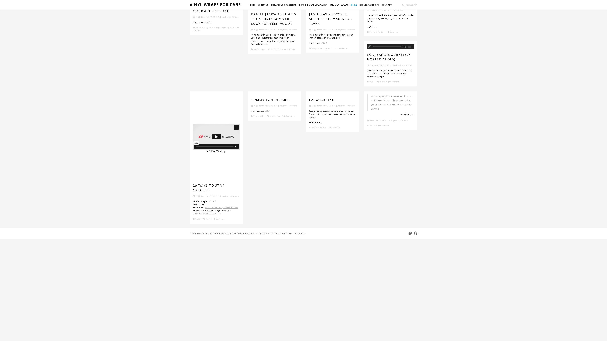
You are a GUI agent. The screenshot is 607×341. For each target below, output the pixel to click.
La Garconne (321, 100)
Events (198, 27)
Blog (354, 4)
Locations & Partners (283, 4)
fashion (273, 49)
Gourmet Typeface (211, 11)
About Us (263, 4)
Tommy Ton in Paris (270, 100)
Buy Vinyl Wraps (339, 4)
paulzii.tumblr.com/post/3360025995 (221, 207)
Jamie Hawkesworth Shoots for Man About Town (331, 19)
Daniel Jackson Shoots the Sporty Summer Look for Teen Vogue (273, 19)
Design (314, 48)
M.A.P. (325, 43)
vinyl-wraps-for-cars (230, 17)
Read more (315, 122)
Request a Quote (369, 4)
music (382, 82)
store (333, 48)
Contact (387, 4)
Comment (290, 49)
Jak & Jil (209, 22)
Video (197, 219)
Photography (207, 27)
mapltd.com (371, 26)
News (262, 49)
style (232, 27)
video (208, 219)
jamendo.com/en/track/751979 (207, 213)
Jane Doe (399, 10)
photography (223, 27)
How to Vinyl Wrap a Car (313, 4)
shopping (326, 48)
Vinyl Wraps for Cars (215, 5)
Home (251, 4)
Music (371, 82)
